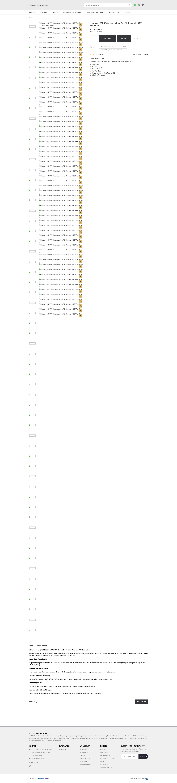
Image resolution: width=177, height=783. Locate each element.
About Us (103, 749)
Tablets (55, 12)
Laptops (32, 12)
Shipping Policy (104, 764)
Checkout (82, 755)
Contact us (62, 749)
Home (30, 17)
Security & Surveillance (72, 12)
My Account (83, 749)
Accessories (114, 12)
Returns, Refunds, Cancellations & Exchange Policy (108, 758)
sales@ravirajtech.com (38, 758)
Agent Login (83, 761)
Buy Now (123, 38)
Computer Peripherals (95, 12)
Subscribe (143, 756)
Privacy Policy (104, 752)
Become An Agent (85, 765)
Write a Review (141, 701)
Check (124, 46)
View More (128, 12)
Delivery (92, 47)
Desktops (43, 12)
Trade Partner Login (85, 758)
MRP (92, 30)
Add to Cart (108, 38)
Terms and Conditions (106, 767)
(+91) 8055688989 (36, 755)
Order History (84, 752)
